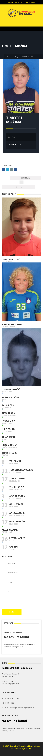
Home (9, 57)
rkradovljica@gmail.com (15, 2)
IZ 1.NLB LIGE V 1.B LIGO (11, 698)
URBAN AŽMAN (10, 445)
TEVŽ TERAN (8, 413)
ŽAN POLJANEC (17, 478)
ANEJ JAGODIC (16, 513)
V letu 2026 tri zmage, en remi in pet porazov (18, 708)
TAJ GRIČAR (8, 405)
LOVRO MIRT (18, 187)
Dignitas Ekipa (27, 749)
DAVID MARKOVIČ (11, 259)
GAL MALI (14, 546)
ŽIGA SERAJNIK (17, 495)
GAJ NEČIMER (16, 504)
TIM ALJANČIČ (16, 487)
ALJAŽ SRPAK (8, 437)
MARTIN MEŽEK (17, 521)
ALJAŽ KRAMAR (10, 530)
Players (17, 57)
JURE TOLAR (25, 178)
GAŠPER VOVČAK (10, 397)
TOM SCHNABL (9, 453)
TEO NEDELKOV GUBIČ (21, 470)
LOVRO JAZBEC (17, 538)
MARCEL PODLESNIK (12, 324)
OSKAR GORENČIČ (11, 389)
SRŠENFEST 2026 (8, 703)
